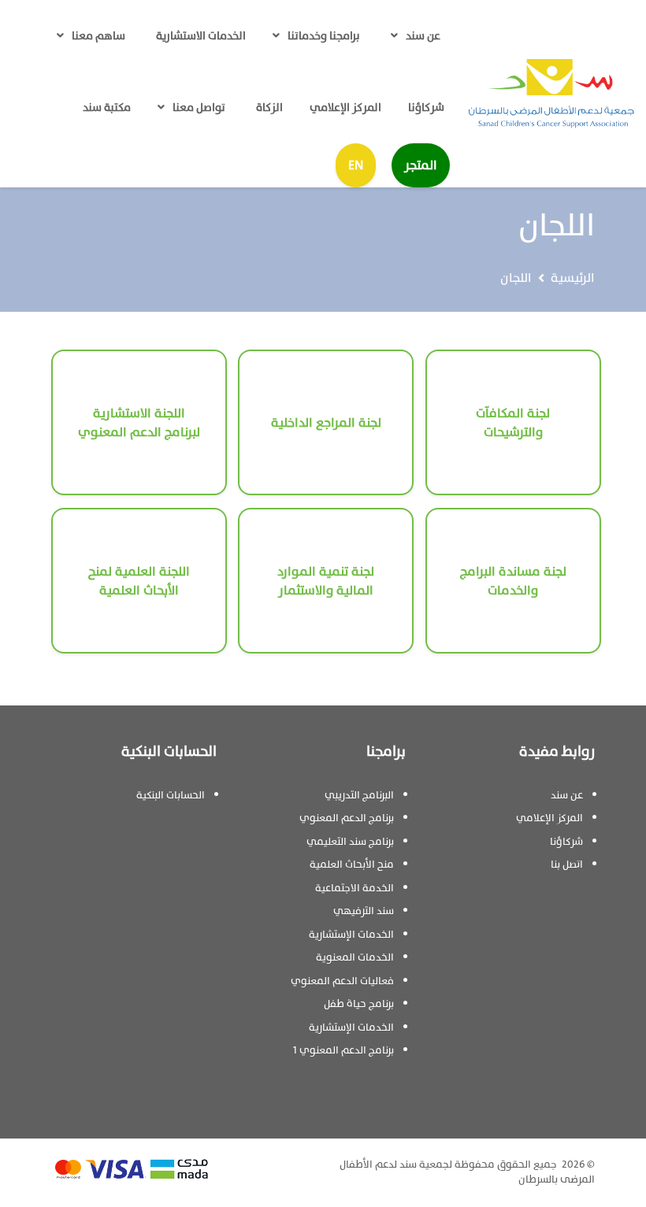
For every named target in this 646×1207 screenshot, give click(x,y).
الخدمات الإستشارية (351, 934)
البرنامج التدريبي (359, 795)
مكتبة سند (107, 107)
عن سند (423, 36)
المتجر (420, 165)
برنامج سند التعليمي (350, 841)
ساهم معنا (98, 36)
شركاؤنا (426, 107)
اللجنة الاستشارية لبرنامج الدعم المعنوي (139, 423)
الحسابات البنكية (170, 795)
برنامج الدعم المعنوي (346, 818)
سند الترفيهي (363, 911)
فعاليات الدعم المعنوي (342, 981)
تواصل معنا (199, 107)
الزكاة (269, 107)
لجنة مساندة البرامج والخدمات (513, 581)
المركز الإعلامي (345, 107)
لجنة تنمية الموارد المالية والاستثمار (325, 581)
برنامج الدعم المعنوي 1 (343, 1050)
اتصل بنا (567, 864)
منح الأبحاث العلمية (352, 864)
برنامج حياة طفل (359, 1004)
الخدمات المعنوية (355, 957)
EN (355, 165)
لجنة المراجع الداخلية (326, 422)
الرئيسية (573, 277)
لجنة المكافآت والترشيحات (513, 423)
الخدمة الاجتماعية (354, 888)
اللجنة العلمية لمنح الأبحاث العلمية (139, 581)
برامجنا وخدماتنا (324, 36)
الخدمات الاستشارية (201, 36)
